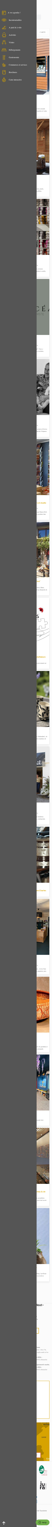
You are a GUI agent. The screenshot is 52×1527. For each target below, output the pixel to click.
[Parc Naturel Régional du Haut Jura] (43, 1470)
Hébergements (14, 49)
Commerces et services (18, 64)
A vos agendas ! (14, 12)
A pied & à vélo (15, 27)
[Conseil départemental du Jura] (43, 1485)
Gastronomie (14, 57)
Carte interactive (15, 79)
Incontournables (15, 20)
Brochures (13, 72)
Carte (43, 32)
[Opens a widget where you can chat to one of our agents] (42, 1523)
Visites (11, 42)
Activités (12, 35)
